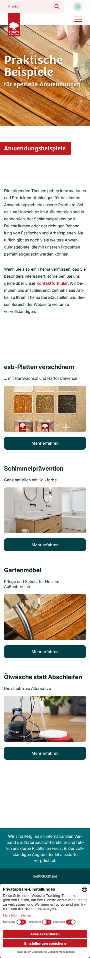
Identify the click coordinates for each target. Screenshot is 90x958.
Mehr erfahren (45, 443)
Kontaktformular (52, 283)
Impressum (45, 876)
